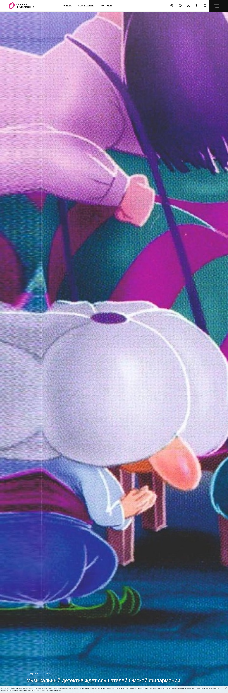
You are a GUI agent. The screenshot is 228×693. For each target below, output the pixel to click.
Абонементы (86, 6)
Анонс (48, 673)
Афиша (67, 6)
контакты (107, 6)
